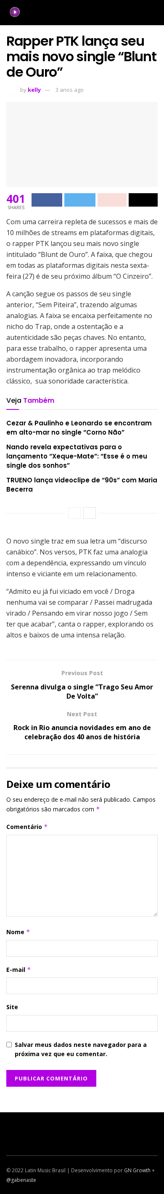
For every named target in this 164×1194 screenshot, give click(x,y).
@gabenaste (21, 1180)
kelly (34, 89)
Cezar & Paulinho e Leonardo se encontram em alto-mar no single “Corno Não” (79, 428)
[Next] (89, 513)
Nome (18, 932)
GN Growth (137, 1170)
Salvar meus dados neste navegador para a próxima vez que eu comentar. (81, 1049)
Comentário (27, 827)
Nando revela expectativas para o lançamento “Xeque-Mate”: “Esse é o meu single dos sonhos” (76, 456)
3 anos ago (70, 89)
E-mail (18, 970)
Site (12, 1007)
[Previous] (74, 513)
